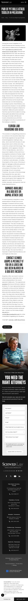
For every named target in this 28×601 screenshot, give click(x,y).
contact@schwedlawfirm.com (11, 314)
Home (2, 17)
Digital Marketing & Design (15, 571)
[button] (2, 595)
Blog (7, 17)
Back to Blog (7, 327)
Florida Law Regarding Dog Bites (17, 17)
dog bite (4, 284)
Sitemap (15, 565)
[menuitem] (6, 476)
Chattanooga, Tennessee (14, 527)
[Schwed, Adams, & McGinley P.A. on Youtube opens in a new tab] (15, 476)
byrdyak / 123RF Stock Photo (17, 320)
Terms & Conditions (10, 563)
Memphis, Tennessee (14, 514)
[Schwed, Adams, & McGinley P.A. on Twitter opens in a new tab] (11, 476)
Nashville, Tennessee (14, 542)
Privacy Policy (19, 563)
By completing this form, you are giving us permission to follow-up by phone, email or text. (15, 445)
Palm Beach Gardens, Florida (14, 484)
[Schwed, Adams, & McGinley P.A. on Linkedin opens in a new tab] (19, 476)
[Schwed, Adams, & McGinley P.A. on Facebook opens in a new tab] (6, 476)
